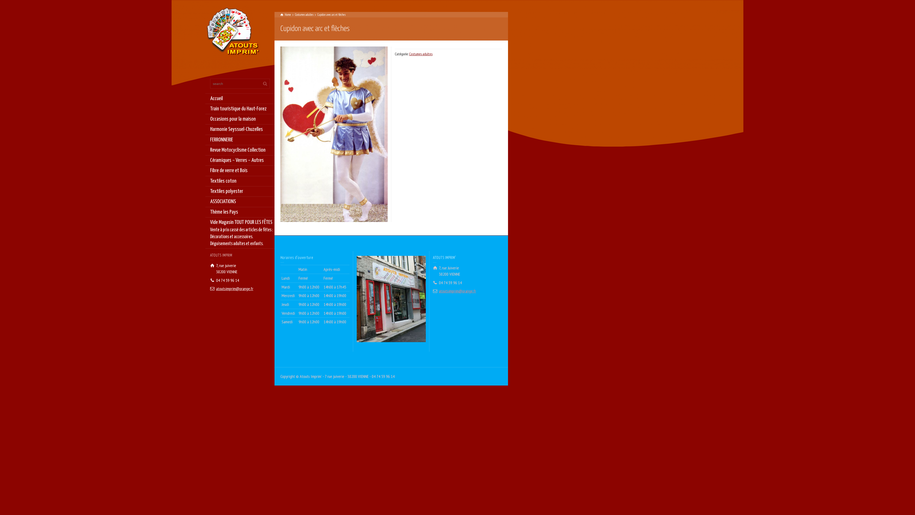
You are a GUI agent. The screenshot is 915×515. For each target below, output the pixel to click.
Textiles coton (223, 181)
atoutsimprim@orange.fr (234, 288)
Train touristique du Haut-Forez (238, 109)
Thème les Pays (224, 212)
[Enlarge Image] (334, 134)
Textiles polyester (226, 191)
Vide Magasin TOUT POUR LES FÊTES (241, 233)
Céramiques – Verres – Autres (237, 160)
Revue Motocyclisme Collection (237, 150)
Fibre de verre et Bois (229, 170)
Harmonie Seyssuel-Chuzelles (236, 129)
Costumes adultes (420, 54)
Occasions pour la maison (233, 119)
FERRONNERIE (221, 140)
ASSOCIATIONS (223, 201)
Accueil (216, 98)
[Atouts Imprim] (232, 33)
